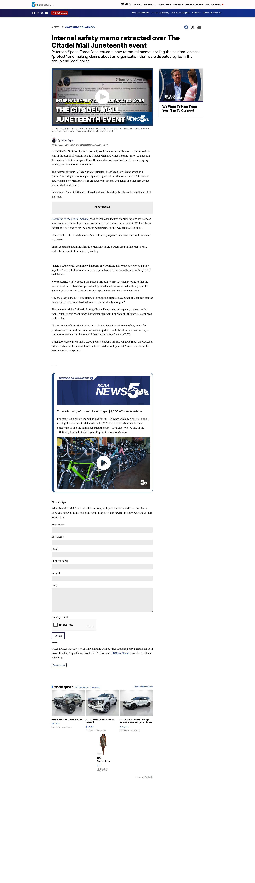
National (150, 4)
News (56, 27)
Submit (58, 635)
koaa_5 (38, 13)
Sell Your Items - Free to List (87, 687)
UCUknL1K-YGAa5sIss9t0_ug (47, 13)
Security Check (60, 617)
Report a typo (59, 665)
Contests (196, 12)
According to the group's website (70, 219)
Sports (178, 4)
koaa (43, 13)
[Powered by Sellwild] (149, 777)
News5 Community (140, 12)
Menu (125, 4)
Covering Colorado (80, 27)
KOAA (34, 13)
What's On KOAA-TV (212, 12)
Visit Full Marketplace (143, 687)
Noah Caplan (68, 140)
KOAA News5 (121, 653)
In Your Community (160, 12)
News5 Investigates (181, 12)
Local (138, 4)
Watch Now (213, 4)
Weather (165, 4)
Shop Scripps (194, 4)
